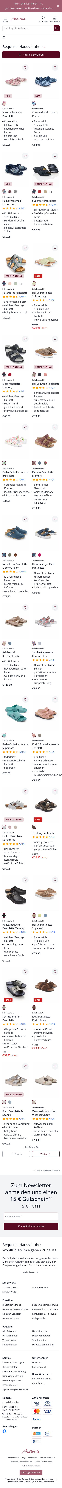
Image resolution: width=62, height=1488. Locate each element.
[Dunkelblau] (4, 374)
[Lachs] (9, 283)
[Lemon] (34, 283)
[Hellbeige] (34, 1102)
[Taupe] (45, 191)
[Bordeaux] (9, 191)
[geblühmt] (4, 463)
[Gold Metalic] (4, 1007)
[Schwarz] (4, 915)
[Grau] (15, 191)
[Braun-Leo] (15, 555)
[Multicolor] (34, 643)
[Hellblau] (4, 827)
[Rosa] (4, 103)
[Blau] (34, 103)
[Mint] (4, 735)
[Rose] (45, 374)
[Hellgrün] (39, 915)
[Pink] (39, 555)
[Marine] (34, 191)
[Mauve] (34, 463)
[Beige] (34, 374)
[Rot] (39, 191)
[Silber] (39, 643)
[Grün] (15, 283)
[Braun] (34, 827)
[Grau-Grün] (45, 463)
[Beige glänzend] (4, 643)
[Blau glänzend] (9, 643)
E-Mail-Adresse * (13, 1216)
